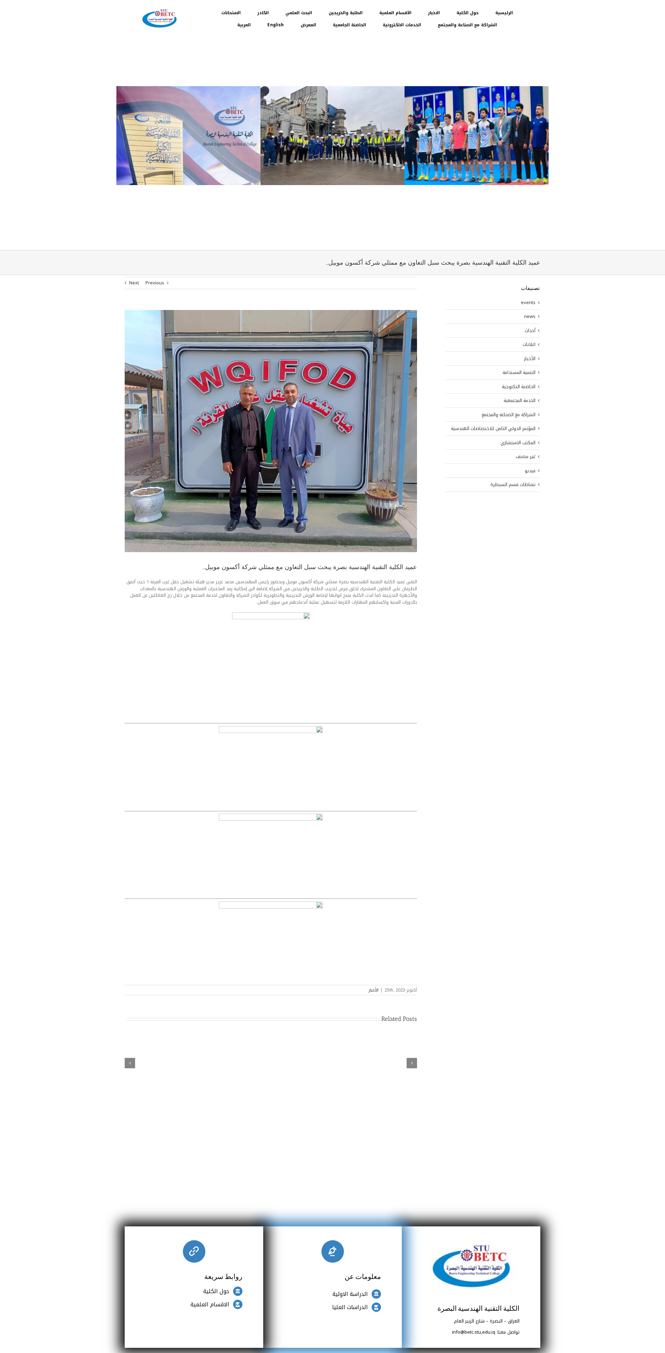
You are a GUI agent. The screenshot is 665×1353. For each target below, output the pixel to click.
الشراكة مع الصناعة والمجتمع (508, 414)
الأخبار (374, 990)
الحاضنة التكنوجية (518, 386)
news (529, 316)
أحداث (530, 330)
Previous (154, 282)
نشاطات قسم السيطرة (512, 484)
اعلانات (529, 344)
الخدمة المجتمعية (519, 400)
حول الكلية (216, 1291)
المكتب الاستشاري (517, 442)
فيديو (530, 470)
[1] (159, 9)
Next (134, 282)
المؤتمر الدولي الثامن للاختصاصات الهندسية (493, 428)
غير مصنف (525, 456)
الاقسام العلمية (209, 1304)
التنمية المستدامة (519, 372)
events (528, 302)
